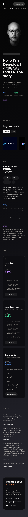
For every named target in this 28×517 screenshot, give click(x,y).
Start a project (19, 4)
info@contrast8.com (13, 498)
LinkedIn (15, 178)
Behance (6, 182)
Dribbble (6, 178)
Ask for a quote (11, 394)
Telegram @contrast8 (13, 502)
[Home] (4, 4)
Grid (13, 131)
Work (5, 8)
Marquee (6, 131)
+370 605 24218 (11, 505)
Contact (23, 8)
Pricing (17, 8)
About (11, 8)
